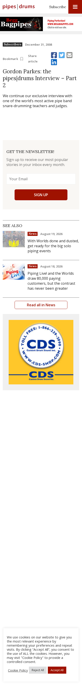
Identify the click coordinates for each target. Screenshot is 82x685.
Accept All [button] (57, 670)
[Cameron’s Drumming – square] (41, 352)
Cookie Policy (18, 670)
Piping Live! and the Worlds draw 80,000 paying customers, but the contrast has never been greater (51, 281)
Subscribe (57, 7)
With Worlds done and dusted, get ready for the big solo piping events (53, 245)
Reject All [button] (38, 670)
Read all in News (41, 304)
